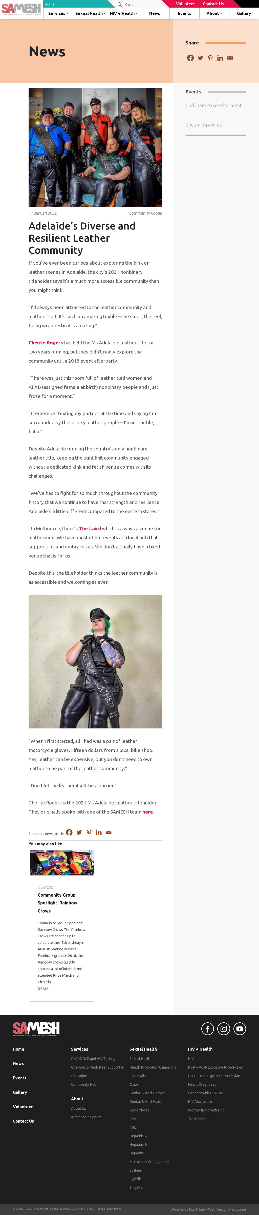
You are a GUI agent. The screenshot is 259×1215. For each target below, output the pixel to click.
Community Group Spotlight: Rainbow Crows (57, 903)
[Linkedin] (220, 58)
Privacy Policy (113, 1208)
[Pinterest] (210, 58)
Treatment (196, 1119)
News (154, 13)
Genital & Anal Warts (146, 1102)
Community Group (145, 213)
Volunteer (23, 1106)
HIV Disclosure (200, 1102)
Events (184, 13)
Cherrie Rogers (46, 342)
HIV (191, 1059)
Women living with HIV (206, 1110)
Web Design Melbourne (227, 1209)
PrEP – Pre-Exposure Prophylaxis (215, 1076)
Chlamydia (138, 1076)
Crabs (134, 1084)
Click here (196, 105)
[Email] (230, 58)
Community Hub (83, 1084)
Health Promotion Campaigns (153, 1067)
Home (18, 1049)
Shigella (136, 1187)
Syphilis (136, 1179)
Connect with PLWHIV (205, 1093)
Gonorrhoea (139, 1110)
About (213, 13)
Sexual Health (89, 13)
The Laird (90, 528)
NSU (133, 1127)
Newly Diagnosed (202, 1084)
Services (56, 13)
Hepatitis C (138, 1153)
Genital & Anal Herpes (147, 1093)
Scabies (136, 1170)
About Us (78, 1108)
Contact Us (23, 1121)
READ (43, 989)
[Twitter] (200, 58)
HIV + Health (122, 13)
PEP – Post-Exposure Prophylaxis (215, 1067)
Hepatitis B (138, 1145)
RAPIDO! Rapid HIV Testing (93, 1059)
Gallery (244, 13)
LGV (133, 1119)
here (147, 812)
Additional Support (86, 1117)
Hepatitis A (138, 1136)
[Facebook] (190, 58)
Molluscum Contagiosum (149, 1162)
